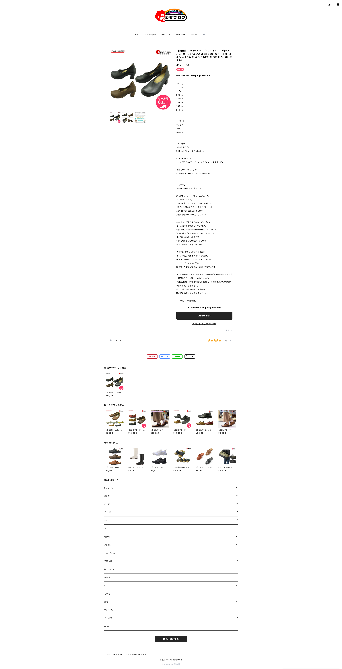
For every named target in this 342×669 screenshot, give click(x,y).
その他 (107, 594)
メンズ (106, 496)
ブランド (107, 512)
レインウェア (109, 569)
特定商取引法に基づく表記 (136, 655)
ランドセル (108, 610)
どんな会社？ (150, 34)
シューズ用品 (109, 553)
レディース (108, 488)
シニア (107, 585)
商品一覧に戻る (171, 639)
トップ (137, 34)
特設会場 (108, 561)
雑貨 (106, 602)
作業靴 (107, 537)
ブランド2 (108, 618)
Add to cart (204, 315)
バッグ (106, 528)
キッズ (106, 504)
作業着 (107, 577)
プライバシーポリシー (114, 655)
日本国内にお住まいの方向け (204, 323)
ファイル (107, 545)
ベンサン (107, 626)
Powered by (168, 664)
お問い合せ (180, 34)
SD (105, 520)
